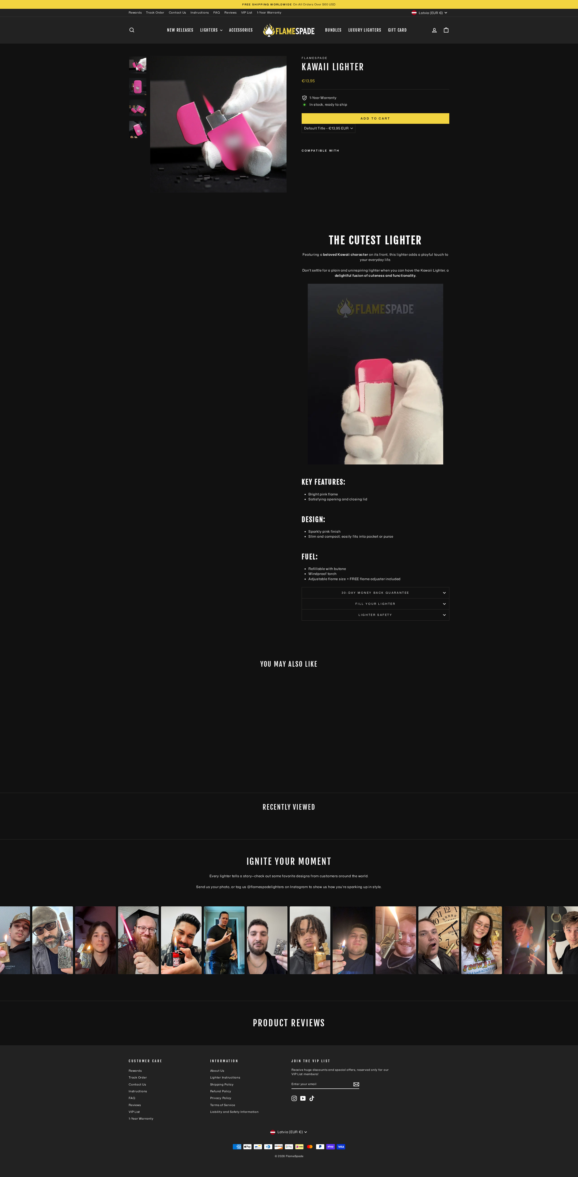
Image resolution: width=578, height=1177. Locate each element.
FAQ (216, 12)
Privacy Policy (221, 1098)
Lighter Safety (375, 615)
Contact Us (177, 12)
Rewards (135, 12)
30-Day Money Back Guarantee (375, 593)
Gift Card (397, 30)
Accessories (241, 30)
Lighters (209, 30)
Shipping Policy (222, 1084)
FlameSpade (315, 58)
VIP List (246, 12)
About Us (217, 1071)
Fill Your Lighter (375, 604)
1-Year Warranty (269, 12)
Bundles (333, 30)
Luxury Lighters (364, 30)
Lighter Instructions (225, 1077)
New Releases (180, 30)
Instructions (200, 12)
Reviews (230, 12)
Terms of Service (222, 1105)
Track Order (155, 12)
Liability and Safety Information (234, 1112)
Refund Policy (220, 1091)
